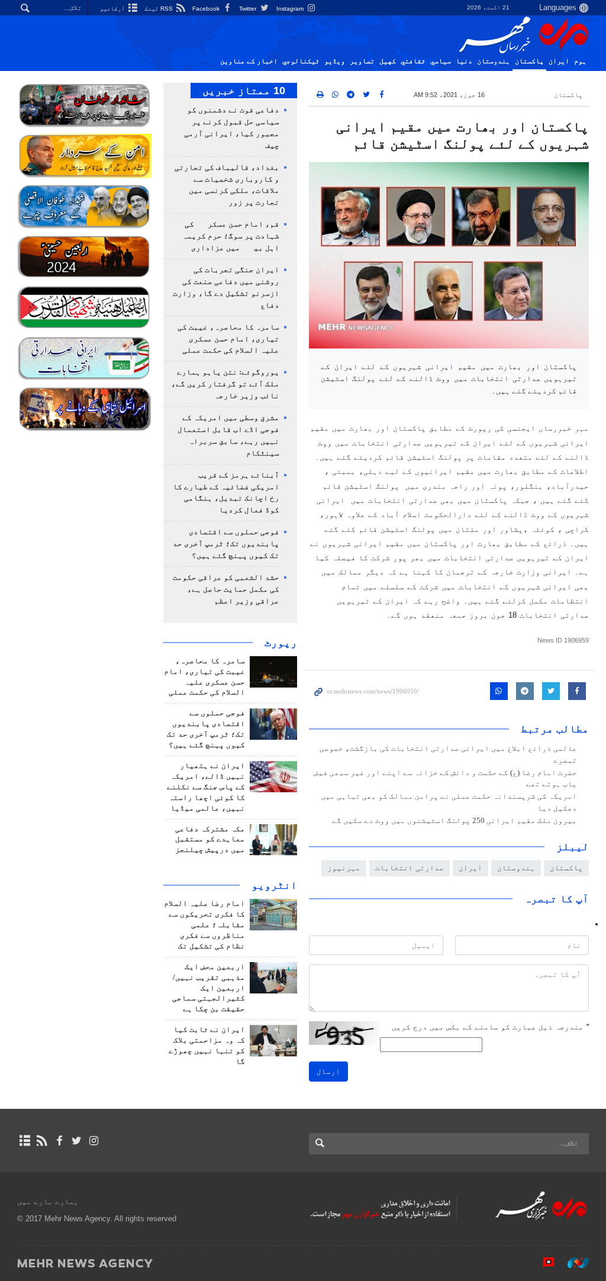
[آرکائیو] (24, 1141)
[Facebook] (58, 1141)
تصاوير (362, 61)
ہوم (580, 61)
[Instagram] (93, 1141)
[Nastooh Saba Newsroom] (572, 1262)
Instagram (290, 8)
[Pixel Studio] (542, 1262)
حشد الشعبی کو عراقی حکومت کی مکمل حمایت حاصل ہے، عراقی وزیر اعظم (226, 589)
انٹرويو (274, 885)
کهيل (387, 61)
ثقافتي (413, 61)
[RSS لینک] (41, 1141)
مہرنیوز (343, 867)
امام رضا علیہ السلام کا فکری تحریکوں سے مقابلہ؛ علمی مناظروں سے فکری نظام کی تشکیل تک (204, 924)
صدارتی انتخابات (409, 867)
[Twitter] (76, 1141)
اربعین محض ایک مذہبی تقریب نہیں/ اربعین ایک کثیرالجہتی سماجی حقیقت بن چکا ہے (208, 988)
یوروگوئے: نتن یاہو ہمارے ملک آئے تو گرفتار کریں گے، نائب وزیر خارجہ (225, 384)
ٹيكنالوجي (301, 61)
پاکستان (529, 61)
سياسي (440, 61)
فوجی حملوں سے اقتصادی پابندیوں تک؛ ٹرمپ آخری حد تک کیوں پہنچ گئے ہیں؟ (226, 544)
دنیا (464, 61)
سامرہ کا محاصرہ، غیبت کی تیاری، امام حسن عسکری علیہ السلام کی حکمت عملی (228, 339)
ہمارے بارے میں (48, 1201)
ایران (559, 61)
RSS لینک (159, 8)
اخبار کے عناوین (249, 61)
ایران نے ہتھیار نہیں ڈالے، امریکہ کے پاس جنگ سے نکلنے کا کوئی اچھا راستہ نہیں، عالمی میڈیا (206, 786)
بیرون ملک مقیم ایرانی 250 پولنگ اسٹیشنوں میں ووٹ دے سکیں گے (454, 821)
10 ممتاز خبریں (243, 90)
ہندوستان (493, 61)
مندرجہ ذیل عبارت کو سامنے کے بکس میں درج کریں (490, 1026)
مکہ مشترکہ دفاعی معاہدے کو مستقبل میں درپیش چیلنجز (210, 839)
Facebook (206, 8)
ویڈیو (334, 61)
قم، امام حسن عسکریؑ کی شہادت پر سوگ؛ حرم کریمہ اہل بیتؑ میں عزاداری (230, 236)
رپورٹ (281, 642)
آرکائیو (113, 8)
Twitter (248, 8)
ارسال (328, 1071)
